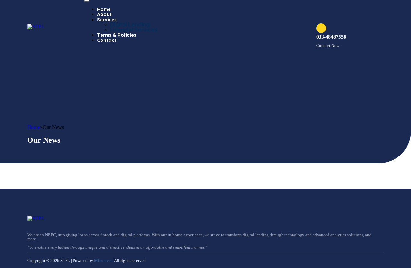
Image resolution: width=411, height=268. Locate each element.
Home (104, 9)
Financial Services (133, 30)
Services (107, 19)
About (104, 14)
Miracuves (103, 260)
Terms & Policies (116, 35)
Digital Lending (130, 25)
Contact (107, 40)
